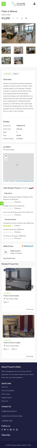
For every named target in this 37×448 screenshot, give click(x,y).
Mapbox (12, 181)
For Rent (19, 139)
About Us (5, 387)
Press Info (5, 401)
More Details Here (9, 258)
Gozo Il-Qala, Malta (12, 346)
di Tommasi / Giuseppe (10, 236)
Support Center (7, 398)
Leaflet (6, 181)
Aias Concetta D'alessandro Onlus (14, 212)
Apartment (7, 74)
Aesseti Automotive (9, 229)
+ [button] (6, 156)
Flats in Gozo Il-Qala (12, 343)
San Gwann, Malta (12, 299)
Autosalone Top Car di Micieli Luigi (14, 223)
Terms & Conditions (8, 391)
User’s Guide (6, 394)
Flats (12, 270)
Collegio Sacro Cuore (10, 206)
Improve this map (28, 181)
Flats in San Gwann (11, 296)
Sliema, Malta (6, 15)
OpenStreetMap (20, 181)
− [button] (6, 159)
